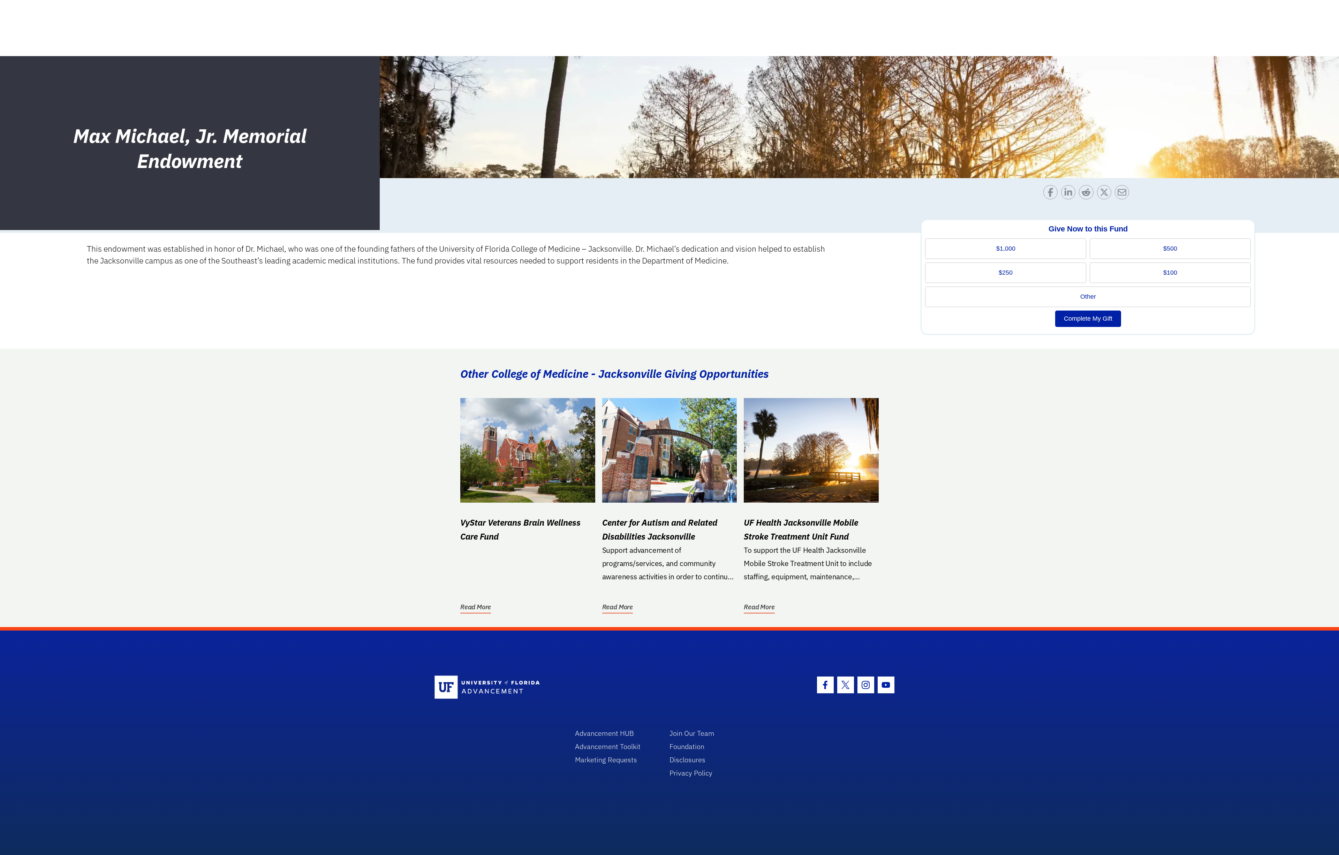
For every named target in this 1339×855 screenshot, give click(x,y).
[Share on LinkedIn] (1070, 194)
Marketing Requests (606, 759)
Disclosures (687, 759)
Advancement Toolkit (608, 746)
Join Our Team (692, 733)
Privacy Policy (691, 773)
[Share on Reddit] (1088, 194)
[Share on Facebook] (1052, 194)
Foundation (687, 746)
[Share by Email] (1124, 194)
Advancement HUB (604, 733)
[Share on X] (1106, 194)
